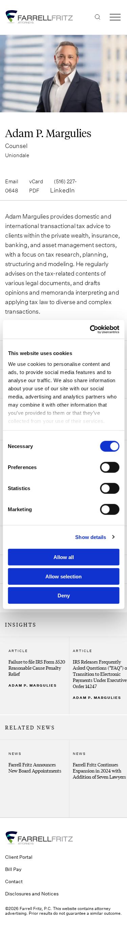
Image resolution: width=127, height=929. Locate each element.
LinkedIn (62, 190)
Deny (64, 595)
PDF (34, 190)
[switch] (109, 467)
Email (11, 181)
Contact (14, 881)
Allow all (64, 557)
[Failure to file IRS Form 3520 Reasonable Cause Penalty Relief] (37, 675)
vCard (36, 181)
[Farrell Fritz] (63, 17)
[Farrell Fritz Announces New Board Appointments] (37, 778)
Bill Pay (13, 869)
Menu (115, 17)
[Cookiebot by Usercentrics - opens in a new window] (90, 329)
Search (97, 17)
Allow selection (63, 576)
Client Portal (19, 857)
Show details (90, 537)
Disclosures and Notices (32, 893)
